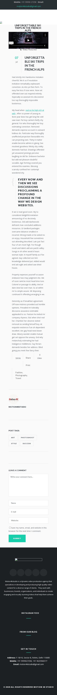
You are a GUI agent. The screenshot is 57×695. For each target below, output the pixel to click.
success (27, 443)
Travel (18, 378)
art (13, 438)
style (14, 443)
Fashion (18, 372)
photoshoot (27, 438)
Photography (21, 375)
